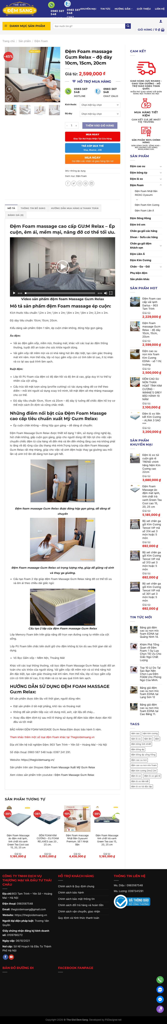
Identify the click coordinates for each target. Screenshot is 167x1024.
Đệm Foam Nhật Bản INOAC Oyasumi (146, 193)
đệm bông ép (137, 749)
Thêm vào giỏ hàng (100, 125)
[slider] (60, 293)
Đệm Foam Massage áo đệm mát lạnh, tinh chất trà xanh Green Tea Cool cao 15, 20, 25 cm (18, 841)
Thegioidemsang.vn (82, 737)
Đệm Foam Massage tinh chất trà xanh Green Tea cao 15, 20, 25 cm (107, 840)
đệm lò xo (136, 776)
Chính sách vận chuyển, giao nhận (79, 911)
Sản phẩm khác (139, 279)
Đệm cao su (137, 166)
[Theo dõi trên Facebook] (5, 957)
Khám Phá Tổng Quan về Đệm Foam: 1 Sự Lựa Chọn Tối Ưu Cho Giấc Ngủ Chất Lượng (150, 652)
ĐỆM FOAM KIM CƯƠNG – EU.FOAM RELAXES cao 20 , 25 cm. (48, 840)
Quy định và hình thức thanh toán (78, 917)
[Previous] (10, 74)
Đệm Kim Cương (140, 260)
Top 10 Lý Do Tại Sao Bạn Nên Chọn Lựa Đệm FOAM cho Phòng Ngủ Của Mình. (150, 674)
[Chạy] (14, 293)
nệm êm (148, 739)
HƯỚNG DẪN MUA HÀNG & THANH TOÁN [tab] (75, 208)
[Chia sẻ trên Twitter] (73, 183)
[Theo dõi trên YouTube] (11, 957)
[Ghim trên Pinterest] (85, 183)
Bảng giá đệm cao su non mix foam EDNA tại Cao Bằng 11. (149, 709)
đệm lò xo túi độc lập (141, 786)
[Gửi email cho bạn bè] (79, 183)
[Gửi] (128, 26)
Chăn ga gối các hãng (143, 231)
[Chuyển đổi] (160, 166)
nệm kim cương (150, 733)
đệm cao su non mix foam (144, 765)
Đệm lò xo (136, 178)
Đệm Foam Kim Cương (147, 204)
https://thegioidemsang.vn (31, 915)
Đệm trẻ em (137, 224)
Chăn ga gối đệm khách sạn (141, 245)
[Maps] (160, 1009)
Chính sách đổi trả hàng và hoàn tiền (80, 905)
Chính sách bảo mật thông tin (76, 898)
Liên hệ (160, 8)
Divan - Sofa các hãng (144, 237)
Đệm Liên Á (137, 254)
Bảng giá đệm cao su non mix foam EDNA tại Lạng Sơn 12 (149, 692)
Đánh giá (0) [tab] (16, 215)
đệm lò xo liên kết (140, 781)
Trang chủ (8, 41)
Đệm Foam (41, 41)
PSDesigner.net (113, 1019)
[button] (62, 266)
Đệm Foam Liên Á (144, 210)
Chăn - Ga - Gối (140, 266)
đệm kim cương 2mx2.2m (143, 770)
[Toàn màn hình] (111, 293)
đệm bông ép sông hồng (143, 754)
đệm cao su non (139, 760)
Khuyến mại (88, 8)
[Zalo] (160, 989)
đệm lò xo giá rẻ (152, 776)
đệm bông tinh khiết (141, 744)
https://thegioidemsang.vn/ (37, 759)
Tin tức (105, 8)
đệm (157, 739)
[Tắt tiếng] (105, 293)
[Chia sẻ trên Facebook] (68, 183)
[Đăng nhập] (160, 21)
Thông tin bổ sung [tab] (33, 208)
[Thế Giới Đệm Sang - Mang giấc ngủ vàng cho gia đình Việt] (22, 8)
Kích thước (70, 104)
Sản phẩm (25, 41)
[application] (62, 267)
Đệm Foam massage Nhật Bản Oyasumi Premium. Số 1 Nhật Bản (77, 840)
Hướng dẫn (122, 8)
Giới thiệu (144, 8)
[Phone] (160, 979)
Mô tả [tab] (11, 208)
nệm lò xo (136, 739)
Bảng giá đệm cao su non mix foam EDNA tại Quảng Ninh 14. (149, 632)
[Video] (9, 89)
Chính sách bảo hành (71, 892)
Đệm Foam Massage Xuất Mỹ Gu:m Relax (70, 767)
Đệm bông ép (138, 172)
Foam (55, 737)
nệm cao (135, 733)
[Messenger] (160, 999)
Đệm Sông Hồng (140, 218)
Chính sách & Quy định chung (76, 886)
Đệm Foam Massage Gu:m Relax (74, 774)
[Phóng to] (9, 98)
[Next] (55, 74)
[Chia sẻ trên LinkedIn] (91, 183)
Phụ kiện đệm (138, 273)
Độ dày (68, 113)
